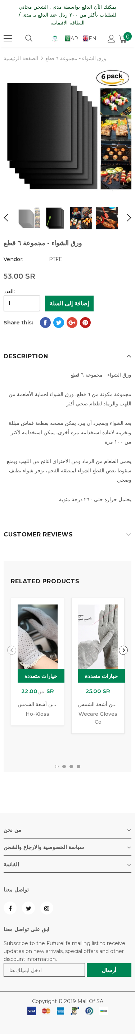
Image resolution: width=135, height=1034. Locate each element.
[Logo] (55, 38)
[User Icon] (111, 38)
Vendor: (13, 259)
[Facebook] (10, 908)
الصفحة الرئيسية (21, 58)
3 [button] (71, 766)
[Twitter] (28, 908)
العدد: (9, 291)
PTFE (55, 259)
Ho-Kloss (37, 714)
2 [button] (64, 766)
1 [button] (57, 766)
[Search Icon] (28, 38)
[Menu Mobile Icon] (8, 38)
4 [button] (78, 766)
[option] (67, 132)
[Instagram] (46, 908)
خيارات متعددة (41, 676)
